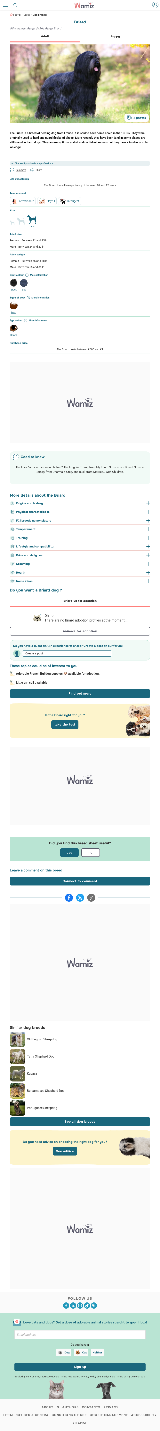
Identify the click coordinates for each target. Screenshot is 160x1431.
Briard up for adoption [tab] (80, 601)
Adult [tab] (45, 36)
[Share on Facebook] (69, 898)
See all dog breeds (80, 1121)
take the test (64, 724)
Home (16, 14)
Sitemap (80, 1423)
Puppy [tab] (115, 36)
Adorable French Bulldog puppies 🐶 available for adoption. (58, 673)
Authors (70, 1407)
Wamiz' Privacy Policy (84, 1376)
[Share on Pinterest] (94, 1305)
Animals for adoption (80, 631)
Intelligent (73, 201)
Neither (97, 1352)
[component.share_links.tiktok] (87, 1305)
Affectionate (26, 201)
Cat (84, 1352)
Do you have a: (80, 1344)
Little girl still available (31, 682)
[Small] (12, 224)
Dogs (26, 14)
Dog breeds (40, 14)
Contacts (91, 1407)
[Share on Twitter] (80, 898)
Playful (50, 201)
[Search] (15, 5)
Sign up (80, 1367)
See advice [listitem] (65, 1151)
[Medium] (21, 223)
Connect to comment (80, 881)
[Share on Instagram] (80, 1305)
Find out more (80, 693)
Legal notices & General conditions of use (45, 1415)
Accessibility (144, 1415)
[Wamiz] (86, 5)
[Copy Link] (91, 898)
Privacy (111, 1407)
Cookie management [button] (109, 1415)
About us (50, 1407)
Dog (67, 1352)
